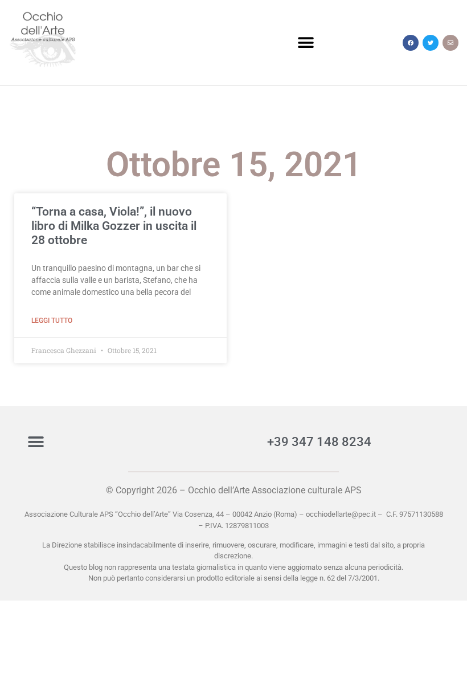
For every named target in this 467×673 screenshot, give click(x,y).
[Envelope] (450, 43)
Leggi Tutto (51, 321)
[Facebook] (411, 43)
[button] (305, 43)
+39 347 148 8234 (319, 442)
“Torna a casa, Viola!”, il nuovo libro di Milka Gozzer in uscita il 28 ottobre (113, 226)
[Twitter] (431, 43)
